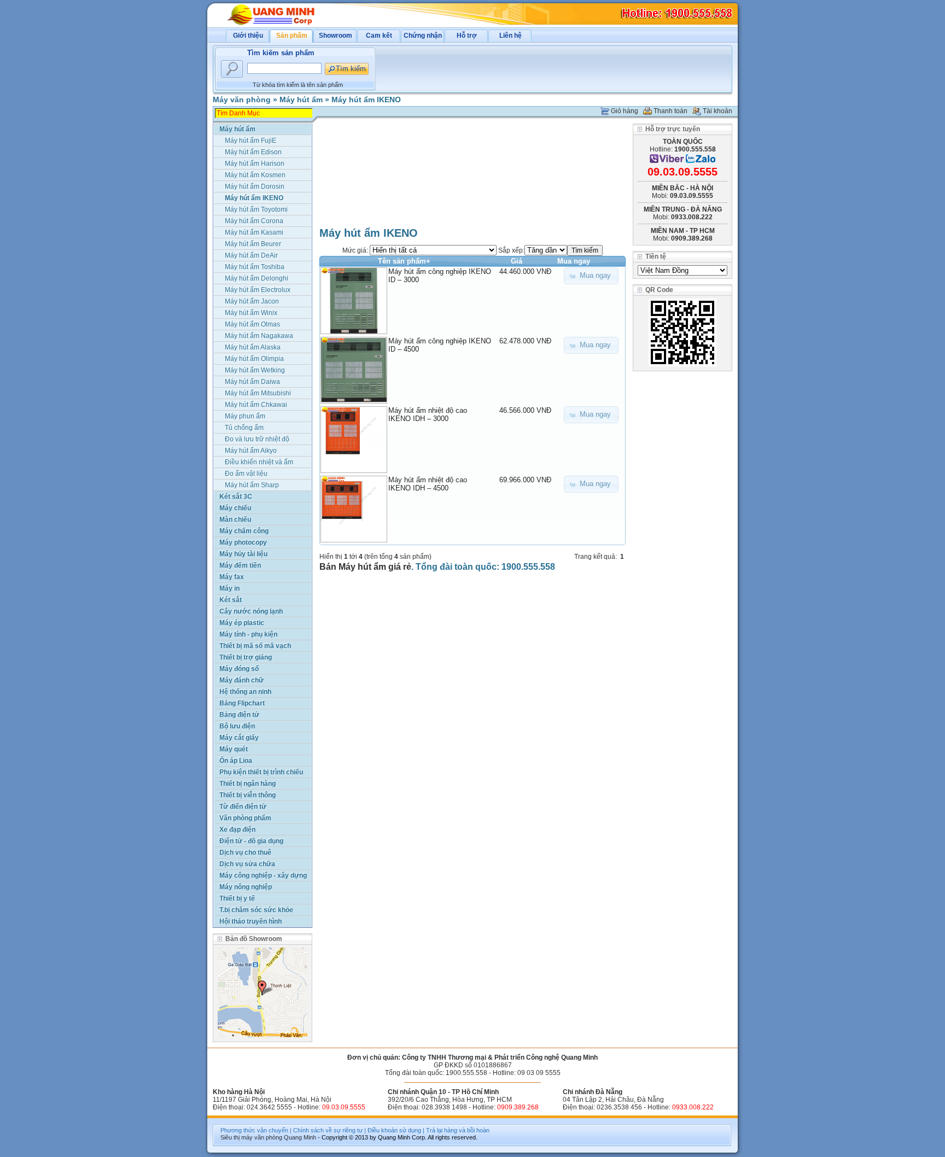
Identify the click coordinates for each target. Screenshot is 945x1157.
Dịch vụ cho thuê (245, 852)
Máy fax (231, 577)
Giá (516, 261)
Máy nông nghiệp (245, 887)
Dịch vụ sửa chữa (247, 864)
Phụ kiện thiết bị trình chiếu (261, 772)
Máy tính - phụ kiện (248, 634)
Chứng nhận (423, 35)
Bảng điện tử (239, 714)
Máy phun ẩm (245, 416)
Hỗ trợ (467, 35)
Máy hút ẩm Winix (251, 313)
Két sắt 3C (235, 496)
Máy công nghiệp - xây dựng (263, 875)
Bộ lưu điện (237, 726)
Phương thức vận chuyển (254, 1130)
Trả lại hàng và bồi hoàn (457, 1130)
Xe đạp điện (237, 829)
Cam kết (379, 35)
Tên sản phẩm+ (404, 261)
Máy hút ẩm (301, 99)
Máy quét (233, 749)
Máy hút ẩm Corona (254, 221)
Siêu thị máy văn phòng (251, 1137)
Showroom (335, 35)
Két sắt (230, 600)
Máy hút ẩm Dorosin (254, 186)
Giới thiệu (248, 35)
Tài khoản (717, 111)
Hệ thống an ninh (245, 692)
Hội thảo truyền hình (250, 921)
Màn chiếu (235, 519)
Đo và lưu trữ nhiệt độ (257, 439)
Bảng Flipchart (242, 703)
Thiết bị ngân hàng (247, 783)
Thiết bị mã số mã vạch (255, 646)
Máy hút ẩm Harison (254, 163)
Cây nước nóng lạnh (251, 611)
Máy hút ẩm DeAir (251, 255)
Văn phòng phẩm (245, 818)
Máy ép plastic (241, 623)
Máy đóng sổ (239, 669)
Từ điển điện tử (242, 806)
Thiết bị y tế (237, 898)
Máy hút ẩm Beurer (253, 244)
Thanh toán (670, 111)
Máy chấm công (244, 531)
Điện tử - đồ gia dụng (251, 841)
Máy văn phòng (242, 99)
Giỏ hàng (624, 111)
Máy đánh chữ (241, 680)
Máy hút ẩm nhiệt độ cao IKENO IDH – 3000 (427, 414)
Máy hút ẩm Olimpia (254, 359)
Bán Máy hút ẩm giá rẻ (365, 566)
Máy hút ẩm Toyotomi (256, 209)
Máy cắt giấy (239, 737)
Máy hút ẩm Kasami (254, 232)
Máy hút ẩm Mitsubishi (258, 393)
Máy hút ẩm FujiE (250, 140)
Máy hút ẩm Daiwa (252, 381)
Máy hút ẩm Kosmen (255, 175)
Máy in (229, 588)
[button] (591, 275)
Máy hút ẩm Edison (253, 152)
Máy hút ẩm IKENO (366, 99)
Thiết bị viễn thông (247, 795)
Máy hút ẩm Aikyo (251, 450)
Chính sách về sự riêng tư (328, 1130)
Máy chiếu (235, 508)
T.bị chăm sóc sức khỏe (256, 910)
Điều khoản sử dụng (394, 1130)
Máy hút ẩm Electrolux (257, 290)
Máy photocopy (243, 542)
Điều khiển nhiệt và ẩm (259, 462)
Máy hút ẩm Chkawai (256, 404)
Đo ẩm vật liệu (246, 473)
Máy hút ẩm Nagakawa (259, 336)
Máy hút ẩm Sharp (252, 485)
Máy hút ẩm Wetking (255, 370)
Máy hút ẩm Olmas (252, 324)
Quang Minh (300, 1137)
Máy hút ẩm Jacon (252, 301)
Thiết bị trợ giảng (245, 657)
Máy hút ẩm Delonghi (256, 278)
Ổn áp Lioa (235, 760)
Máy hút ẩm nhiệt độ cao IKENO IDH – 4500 (427, 484)
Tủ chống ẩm (244, 427)
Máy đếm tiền (240, 565)
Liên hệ (510, 35)
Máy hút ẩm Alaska (253, 347)
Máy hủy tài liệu (243, 554)
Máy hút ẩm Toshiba (254, 267)
